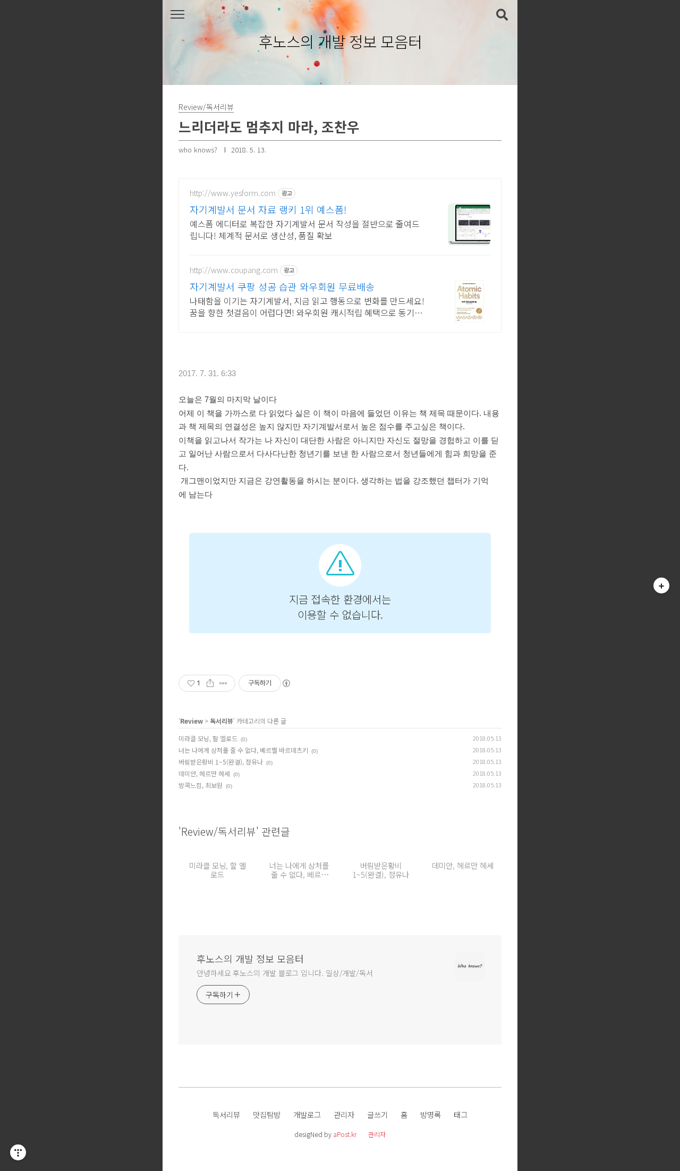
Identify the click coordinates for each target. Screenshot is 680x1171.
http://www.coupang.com (234, 270)
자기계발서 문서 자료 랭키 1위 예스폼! (268, 209)
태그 (461, 1114)
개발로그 (307, 1114)
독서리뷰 (221, 720)
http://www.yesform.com (233, 193)
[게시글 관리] (223, 683)
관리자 (344, 1114)
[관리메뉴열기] (18, 1152)
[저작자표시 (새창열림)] (286, 683)
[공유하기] (210, 683)
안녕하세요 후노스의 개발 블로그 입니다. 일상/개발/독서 (285, 973)
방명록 (430, 1114)
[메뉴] (177, 15)
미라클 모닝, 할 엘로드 (207, 738)
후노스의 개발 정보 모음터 (340, 42)
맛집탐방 (266, 1114)
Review (191, 720)
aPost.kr (344, 1134)
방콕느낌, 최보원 (200, 785)
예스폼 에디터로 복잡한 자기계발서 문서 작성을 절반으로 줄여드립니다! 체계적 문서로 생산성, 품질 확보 (305, 229)
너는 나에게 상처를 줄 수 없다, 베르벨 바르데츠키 (243, 749)
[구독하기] (661, 585)
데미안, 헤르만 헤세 (204, 773)
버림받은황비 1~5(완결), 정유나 (220, 761)
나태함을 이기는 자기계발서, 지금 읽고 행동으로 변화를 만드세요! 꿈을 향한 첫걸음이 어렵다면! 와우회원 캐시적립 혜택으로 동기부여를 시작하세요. (307, 306)
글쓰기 (377, 1114)
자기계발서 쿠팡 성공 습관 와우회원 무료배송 (282, 286)
